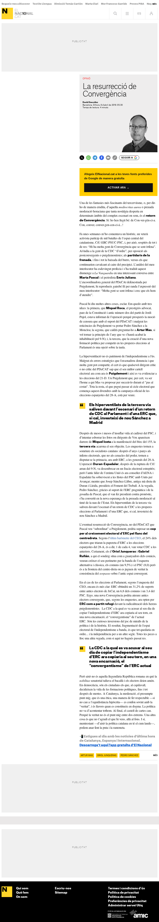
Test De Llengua (42, 4)
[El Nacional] (7, 13)
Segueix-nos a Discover (16, 4)
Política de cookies (122, 896)
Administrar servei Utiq (125, 905)
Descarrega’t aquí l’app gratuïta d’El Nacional (116, 745)
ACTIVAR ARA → (118, 187)
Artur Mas (87, 755)
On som (21, 896)
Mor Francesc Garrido (114, 4)
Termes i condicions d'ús (126, 888)
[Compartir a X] (82, 157)
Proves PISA (137, 4)
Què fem (22, 892)
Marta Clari (91, 4)
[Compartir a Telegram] (95, 157)
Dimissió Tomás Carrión (68, 4)
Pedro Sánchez (129, 755)
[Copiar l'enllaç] (114, 157)
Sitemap (61, 892)
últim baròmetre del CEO (125, 538)
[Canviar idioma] (139, 13)
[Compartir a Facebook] (101, 157)
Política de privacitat (123, 892)
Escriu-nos (63, 888)
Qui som (22, 888)
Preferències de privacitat (127, 901)
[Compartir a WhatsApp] (88, 157)
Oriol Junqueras (106, 755)
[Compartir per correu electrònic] (108, 157)
